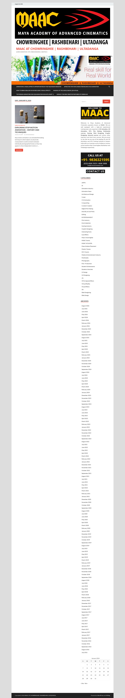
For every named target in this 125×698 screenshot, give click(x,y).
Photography (85, 260)
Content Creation (87, 206)
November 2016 (86, 641)
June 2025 (85, 343)
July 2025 (84, 340)
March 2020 (85, 525)
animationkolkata (30, 134)
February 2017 (86, 632)
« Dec (82, 683)
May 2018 (85, 589)
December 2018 (86, 568)
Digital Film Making (87, 208)
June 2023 (85, 412)
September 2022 (86, 438)
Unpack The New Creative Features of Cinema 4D (72, 94)
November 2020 (86, 502)
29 (87, 678)
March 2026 (85, 320)
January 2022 (86, 462)
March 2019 (85, 560)
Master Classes (86, 249)
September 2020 (86, 508)
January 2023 (86, 427)
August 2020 (85, 511)
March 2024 (85, 386)
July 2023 (84, 410)
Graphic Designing (87, 229)
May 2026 (85, 314)
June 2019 (85, 551)
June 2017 (85, 620)
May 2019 (85, 554)
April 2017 (85, 626)
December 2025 (86, 329)
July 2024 (84, 375)
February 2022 (86, 459)
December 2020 (86, 499)
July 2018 (84, 583)
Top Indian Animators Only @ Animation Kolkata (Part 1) (35, 94)
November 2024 (86, 363)
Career (84, 197)
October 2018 (86, 574)
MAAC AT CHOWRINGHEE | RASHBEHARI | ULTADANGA (57, 49)
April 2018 (85, 592)
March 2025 (85, 352)
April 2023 (85, 418)
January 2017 (86, 635)
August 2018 (85, 580)
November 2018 (86, 571)
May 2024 (85, 381)
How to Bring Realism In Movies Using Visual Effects (33, 90)
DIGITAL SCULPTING (88, 211)
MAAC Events (86, 240)
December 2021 (86, 464)
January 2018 (86, 600)
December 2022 (86, 430)
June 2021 (85, 482)
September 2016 (86, 646)
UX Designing (86, 275)
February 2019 (86, 563)
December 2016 (86, 638)
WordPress (100, 695)
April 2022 (85, 453)
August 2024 (85, 372)
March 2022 (85, 456)
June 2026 (85, 311)
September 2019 (86, 542)
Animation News (86, 191)
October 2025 (86, 332)
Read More (18, 150)
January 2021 (86, 496)
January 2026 (86, 326)
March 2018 (85, 594)
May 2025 (85, 346)
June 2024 (85, 378)
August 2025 (85, 337)
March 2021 (85, 490)
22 (87, 675)
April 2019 (85, 557)
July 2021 (84, 479)
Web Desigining (86, 292)
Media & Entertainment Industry (91, 255)
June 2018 (85, 586)
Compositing (85, 203)
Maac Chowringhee (87, 237)
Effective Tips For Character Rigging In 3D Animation (81, 86)
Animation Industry (20, 125)
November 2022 (86, 433)
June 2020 (85, 516)
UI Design (84, 272)
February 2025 (86, 355)
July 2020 (84, 514)
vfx (82, 278)
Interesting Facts (86, 232)
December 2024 (86, 360)
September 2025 (86, 334)
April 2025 (85, 349)
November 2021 (86, 467)
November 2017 (86, 606)
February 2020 (86, 528)
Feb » (86, 683)
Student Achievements (88, 266)
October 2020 (86, 505)
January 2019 (86, 566)
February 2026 (86, 323)
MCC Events (85, 252)
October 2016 (86, 644)
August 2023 (85, 407)
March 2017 (85, 629)
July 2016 (84, 652)
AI (82, 185)
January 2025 (86, 358)
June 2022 (85, 447)
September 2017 (86, 612)
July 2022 (84, 444)
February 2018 (86, 597)
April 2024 (85, 384)
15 (87, 671)
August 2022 (85, 441)
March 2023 (85, 421)
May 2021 (85, 485)
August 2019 (85, 545)
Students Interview (87, 269)
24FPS (83, 182)
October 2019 (86, 540)
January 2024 (86, 392)
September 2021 (86, 473)
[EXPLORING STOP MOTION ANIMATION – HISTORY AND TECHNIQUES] (29, 114)
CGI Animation (86, 200)
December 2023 (86, 395)
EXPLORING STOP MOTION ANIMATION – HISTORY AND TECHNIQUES (27, 129)
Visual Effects (86, 286)
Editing (84, 214)
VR (82, 289)
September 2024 (86, 369)
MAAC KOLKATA (87, 243)
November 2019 (86, 537)
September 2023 (86, 404)
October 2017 (86, 609)
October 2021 (86, 470)
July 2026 (84, 308)
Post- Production (87, 263)
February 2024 (86, 389)
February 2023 (86, 424)
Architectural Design (88, 194)
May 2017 (85, 623)
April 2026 (85, 317)
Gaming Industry (86, 226)
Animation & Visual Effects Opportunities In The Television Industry (38, 86)
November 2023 (86, 398)
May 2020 (85, 519)
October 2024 (86, 366)
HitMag (108, 695)
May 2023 (85, 415)
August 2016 (85, 649)
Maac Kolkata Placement (89, 246)
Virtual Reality (86, 284)
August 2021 (85, 476)
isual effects (85, 234)
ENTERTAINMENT (87, 217)
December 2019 (86, 534)
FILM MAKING (86, 223)
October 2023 (86, 401)
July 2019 (84, 548)
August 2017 (85, 615)
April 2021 (85, 488)
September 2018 (86, 577)
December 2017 (86, 603)
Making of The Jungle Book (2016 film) (65, 90)
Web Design (85, 295)
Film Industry (85, 220)
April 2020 (85, 522)
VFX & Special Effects (88, 281)
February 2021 (86, 493)
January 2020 (86, 531)
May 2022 (85, 450)
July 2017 (84, 618)
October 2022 (86, 436)
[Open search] (109, 87)
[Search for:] (95, 101)
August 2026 (85, 306)
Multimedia (85, 258)
